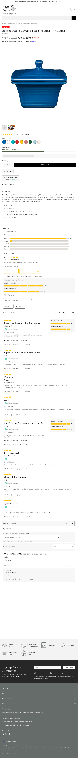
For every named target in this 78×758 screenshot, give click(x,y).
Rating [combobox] (7, 306)
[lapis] (4, 142)
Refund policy (18, 754)
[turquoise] (13, 142)
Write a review (24, 134)
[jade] (30, 142)
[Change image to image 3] (4, 127)
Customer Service (11, 573)
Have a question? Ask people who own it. (17, 533)
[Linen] (39, 142)
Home (4, 23)
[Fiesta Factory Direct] (9, 9)
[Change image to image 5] (11, 127)
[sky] (35, 142)
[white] (8, 142)
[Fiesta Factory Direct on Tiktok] (9, 734)
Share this (9, 171)
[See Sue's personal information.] (8, 355)
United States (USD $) (11, 741)
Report (28, 344)
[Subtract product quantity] (4, 165)
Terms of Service (7, 754)
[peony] (26, 142)
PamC (6, 426)
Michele (7, 326)
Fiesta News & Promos (43, 673)
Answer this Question (65, 566)
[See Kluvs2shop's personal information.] (14, 456)
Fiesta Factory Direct (20, 745)
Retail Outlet (56, 673)
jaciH (6, 480)
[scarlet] (17, 142)
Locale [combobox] (18, 306)
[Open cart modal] (71, 10)
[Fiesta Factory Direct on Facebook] (3, 734)
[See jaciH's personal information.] (9, 480)
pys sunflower (9, 504)
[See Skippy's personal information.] (11, 380)
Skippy (6, 380)
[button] (10, 178)
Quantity (5, 161)
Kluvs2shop (8, 456)
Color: (6, 138)
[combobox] (65, 313)
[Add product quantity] (11, 165)
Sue (5, 355)
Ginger (6, 400)
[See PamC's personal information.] (10, 426)
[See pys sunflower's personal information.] (16, 503)
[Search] (74, 18)
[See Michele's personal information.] (11, 326)
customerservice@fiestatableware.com (18, 722)
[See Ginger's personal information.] (11, 400)
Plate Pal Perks (68, 673)
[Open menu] (74, 10)
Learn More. (14, 749)
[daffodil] (21, 142)
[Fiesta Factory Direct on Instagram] (6, 734)
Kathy (6, 557)
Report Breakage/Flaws (13, 718)
